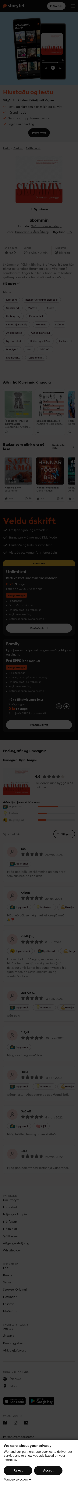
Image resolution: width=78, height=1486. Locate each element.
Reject (18, 1470)
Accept (48, 1470)
